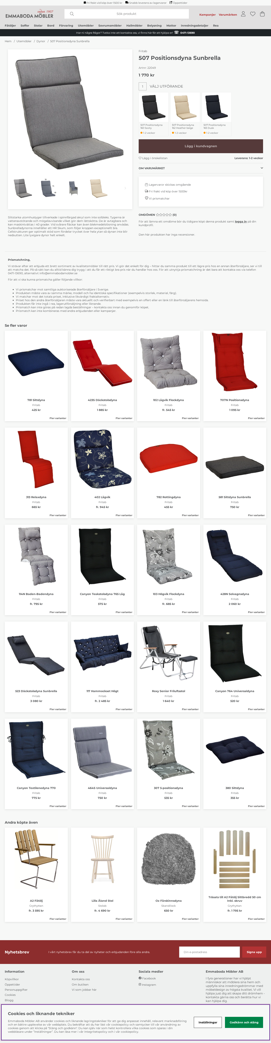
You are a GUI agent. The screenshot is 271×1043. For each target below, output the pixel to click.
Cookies (10, 995)
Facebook (149, 978)
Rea (216, 25)
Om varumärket (152, 168)
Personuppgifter (16, 989)
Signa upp (254, 952)
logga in (241, 221)
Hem (8, 41)
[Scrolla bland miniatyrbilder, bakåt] (15, 188)
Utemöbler (86, 25)
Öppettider (180, 2)
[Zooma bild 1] (70, 111)
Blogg (9, 1000)
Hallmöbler (134, 25)
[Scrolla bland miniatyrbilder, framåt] (125, 188)
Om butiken (80, 984)
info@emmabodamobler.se (58, 273)
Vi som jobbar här (84, 989)
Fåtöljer (10, 25)
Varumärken (228, 14)
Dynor (41, 41)
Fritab (143, 51)
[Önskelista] (253, 14)
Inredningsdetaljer (194, 25)
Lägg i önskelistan (154, 158)
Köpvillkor (12, 979)
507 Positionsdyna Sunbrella (69, 41)
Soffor (25, 25)
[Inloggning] (243, 14)
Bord (50, 25)
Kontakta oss (81, 979)
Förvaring (66, 25)
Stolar (38, 25)
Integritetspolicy (95, 1031)
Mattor (171, 25)
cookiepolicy (129, 1031)
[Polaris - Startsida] (29, 14)
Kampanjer (207, 14)
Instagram (149, 985)
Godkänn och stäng (244, 1022)
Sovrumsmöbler (110, 25)
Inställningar (208, 1022)
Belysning (154, 25)
